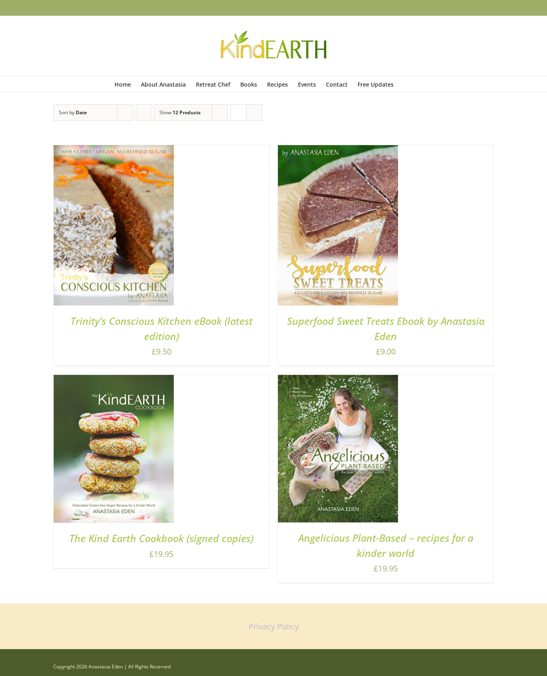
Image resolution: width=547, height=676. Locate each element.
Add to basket (91, 228)
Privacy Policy (274, 626)
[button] (420, 84)
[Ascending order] (143, 112)
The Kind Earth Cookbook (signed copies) (161, 538)
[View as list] (254, 112)
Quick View (141, 228)
